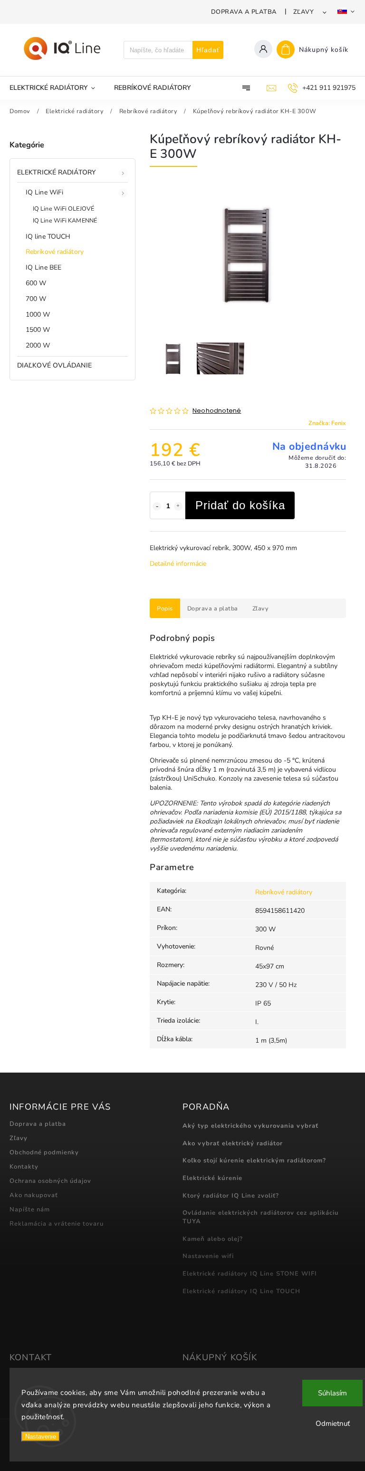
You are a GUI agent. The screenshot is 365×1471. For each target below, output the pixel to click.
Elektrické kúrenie (212, 1178)
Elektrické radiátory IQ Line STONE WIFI (249, 1273)
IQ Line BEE (43, 267)
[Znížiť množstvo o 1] (157, 506)
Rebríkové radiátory (55, 251)
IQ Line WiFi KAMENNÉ (65, 220)
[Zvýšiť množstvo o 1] (178, 506)
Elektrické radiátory (56, 172)
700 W (36, 298)
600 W (36, 283)
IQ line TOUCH (48, 236)
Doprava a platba (244, 12)
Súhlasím (332, 1393)
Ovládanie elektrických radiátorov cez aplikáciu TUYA (260, 1217)
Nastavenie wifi (208, 1256)
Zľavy (303, 12)
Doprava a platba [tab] (212, 608)
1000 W (38, 314)
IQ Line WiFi (44, 192)
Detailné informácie (178, 563)
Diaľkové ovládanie (54, 365)
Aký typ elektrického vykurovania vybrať (250, 1126)
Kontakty (24, 1166)
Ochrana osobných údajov (50, 1181)
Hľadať (208, 50)
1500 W (38, 329)
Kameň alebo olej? (212, 1239)
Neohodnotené (216, 411)
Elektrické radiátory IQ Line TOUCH (241, 1291)
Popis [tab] (165, 608)
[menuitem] (57, 88)
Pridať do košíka (240, 505)
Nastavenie (40, 1436)
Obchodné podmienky (44, 1152)
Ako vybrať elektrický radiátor (232, 1143)
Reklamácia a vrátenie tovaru (57, 1223)
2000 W (38, 345)
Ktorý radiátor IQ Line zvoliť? (230, 1195)
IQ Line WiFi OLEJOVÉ (63, 208)
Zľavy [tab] (260, 608)
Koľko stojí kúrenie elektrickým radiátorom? (254, 1160)
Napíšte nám (30, 1209)
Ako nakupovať (34, 1195)
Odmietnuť (333, 1423)
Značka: (327, 423)
